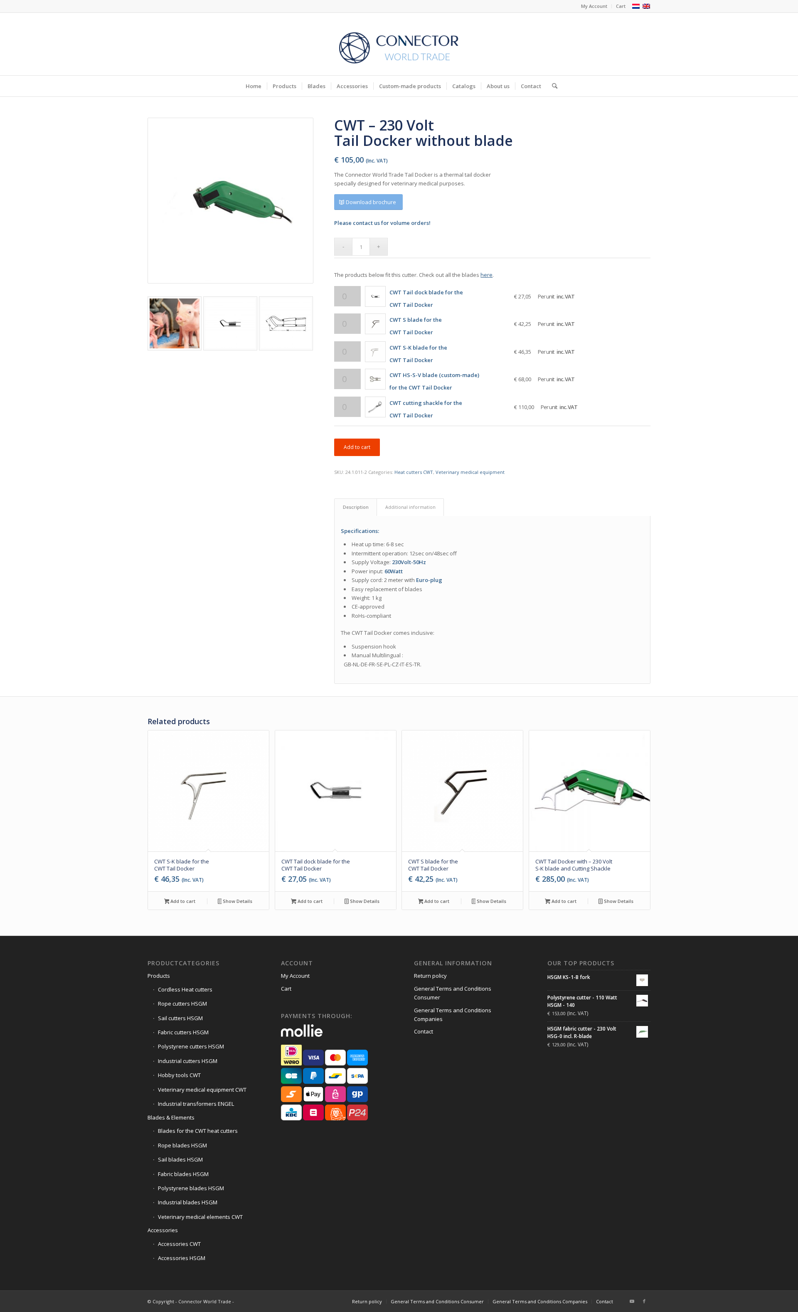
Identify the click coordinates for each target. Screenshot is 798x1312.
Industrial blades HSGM (187, 1202)
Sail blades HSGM (180, 1159)
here (486, 275)
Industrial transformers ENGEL (196, 1103)
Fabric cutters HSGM (183, 1032)
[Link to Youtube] (632, 1301)
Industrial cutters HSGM (187, 1061)
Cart (621, 6)
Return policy (430, 975)
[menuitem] (594, 6)
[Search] (552, 86)
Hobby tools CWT (179, 1075)
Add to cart (357, 447)
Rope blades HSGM (182, 1145)
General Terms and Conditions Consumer (452, 993)
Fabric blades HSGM (183, 1174)
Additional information (410, 507)
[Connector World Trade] (399, 44)
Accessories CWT (179, 1244)
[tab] (355, 506)
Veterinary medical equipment (470, 472)
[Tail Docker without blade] (230, 201)
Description (356, 507)
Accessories (163, 1230)
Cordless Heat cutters (185, 989)
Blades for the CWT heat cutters (198, 1130)
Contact (423, 1031)
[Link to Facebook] (644, 1301)
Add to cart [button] (182, 901)
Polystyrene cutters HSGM (191, 1046)
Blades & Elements (171, 1117)
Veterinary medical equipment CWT (202, 1089)
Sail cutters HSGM (180, 1018)
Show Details (237, 901)
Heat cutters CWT (413, 472)
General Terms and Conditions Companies (452, 1014)
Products (159, 975)
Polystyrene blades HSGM (191, 1188)
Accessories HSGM (181, 1258)
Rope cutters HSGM (182, 1003)
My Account (594, 6)
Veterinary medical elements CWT (200, 1217)
